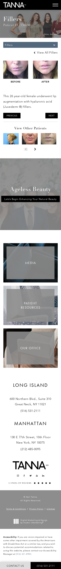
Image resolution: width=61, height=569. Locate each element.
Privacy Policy (36, 509)
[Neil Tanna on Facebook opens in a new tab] (24, 476)
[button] (55, 5)
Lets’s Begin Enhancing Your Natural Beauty (30, 199)
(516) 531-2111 (30, 410)
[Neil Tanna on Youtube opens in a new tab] (37, 476)
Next (51, 115)
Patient (30, 305)
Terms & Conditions (16, 509)
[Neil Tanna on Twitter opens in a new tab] (30, 476)
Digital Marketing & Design (33, 521)
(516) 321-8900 (23, 554)
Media (30, 263)
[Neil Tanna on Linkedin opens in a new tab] (43, 476)
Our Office (30, 348)
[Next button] (35, 149)
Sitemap (51, 509)
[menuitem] (18, 476)
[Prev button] (26, 149)
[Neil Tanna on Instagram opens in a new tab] (18, 476)
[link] (30, 389)
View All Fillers (47, 52)
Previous (12, 115)
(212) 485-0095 (30, 449)
